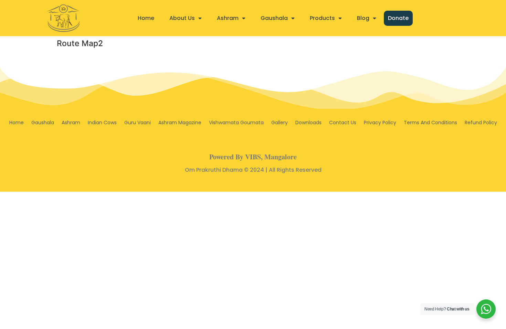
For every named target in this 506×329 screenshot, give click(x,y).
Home (146, 18)
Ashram (228, 18)
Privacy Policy (380, 122)
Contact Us (342, 122)
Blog (363, 18)
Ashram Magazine (179, 122)
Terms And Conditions (430, 122)
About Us (182, 18)
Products (322, 18)
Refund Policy (481, 122)
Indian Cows (102, 122)
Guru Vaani (137, 122)
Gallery (279, 122)
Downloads (308, 122)
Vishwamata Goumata (236, 122)
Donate (398, 18)
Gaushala (274, 18)
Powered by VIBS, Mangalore (253, 157)
